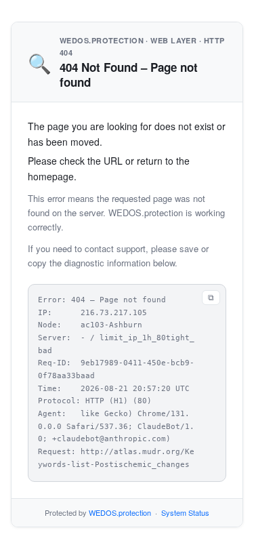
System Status (185, 512)
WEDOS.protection (120, 512)
